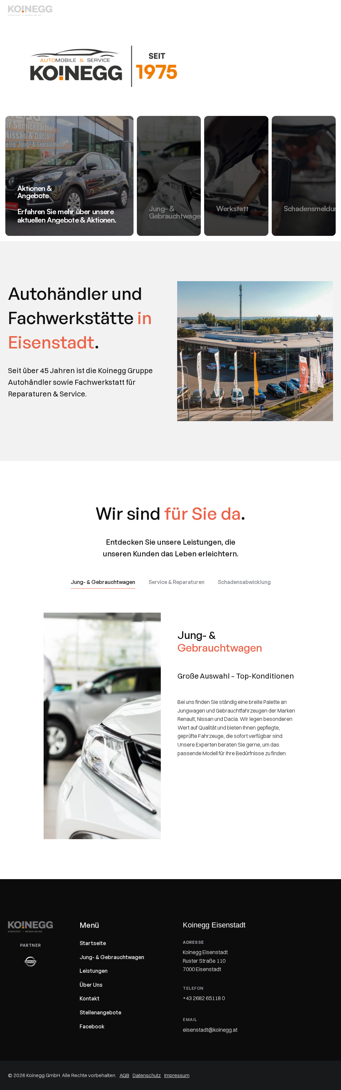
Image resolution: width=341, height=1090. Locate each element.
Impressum (176, 1075)
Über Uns (91, 984)
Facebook (92, 1026)
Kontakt (323, 10)
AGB (124, 1075)
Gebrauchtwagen (209, 10)
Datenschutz (147, 1075)
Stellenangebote (100, 1012)
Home (169, 10)
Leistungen (255, 10)
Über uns (291, 10)
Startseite (93, 943)
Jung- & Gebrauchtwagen (112, 956)
